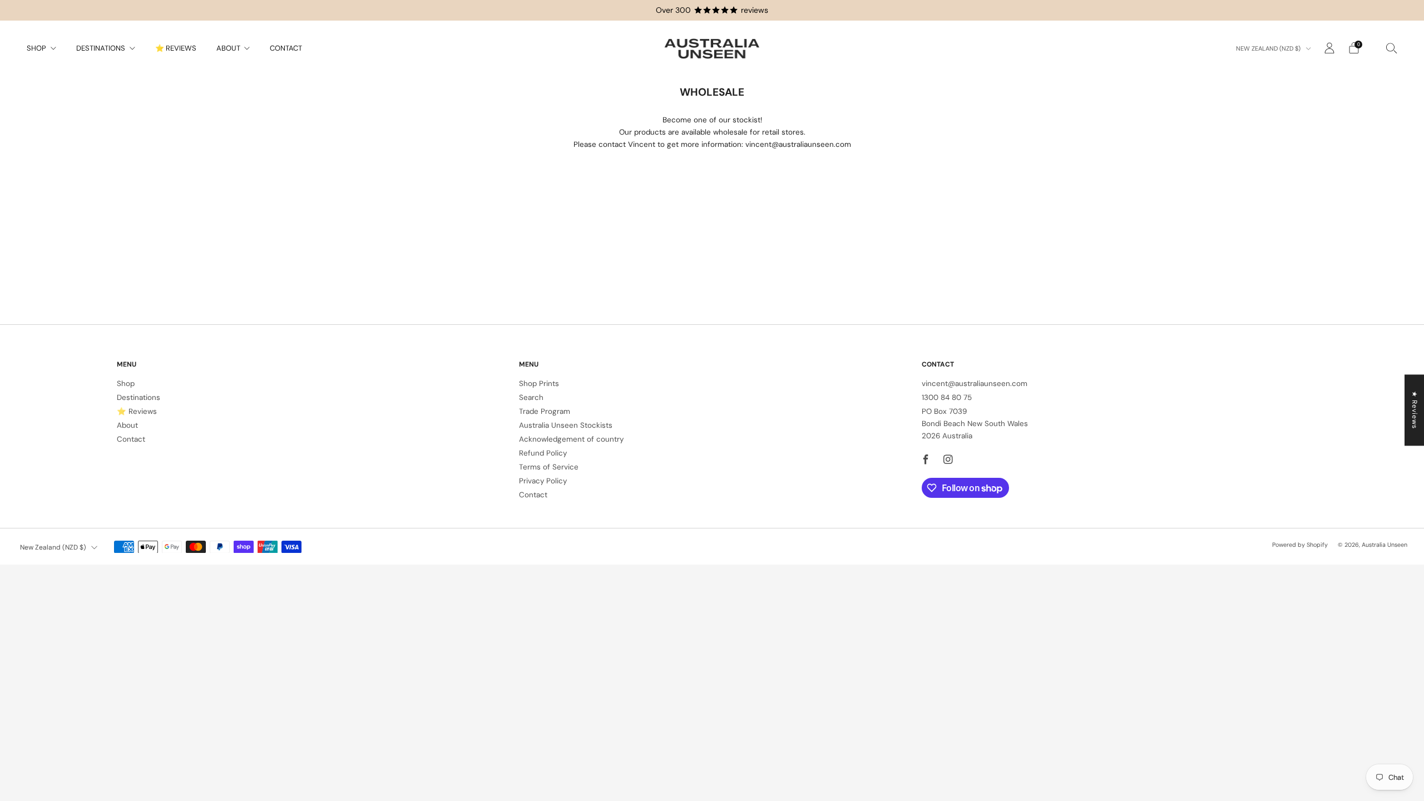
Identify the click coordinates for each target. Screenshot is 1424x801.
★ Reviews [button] (1414, 410)
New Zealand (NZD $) (1269, 48)
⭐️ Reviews (175, 48)
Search (531, 397)
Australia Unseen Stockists (565, 425)
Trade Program (544, 411)
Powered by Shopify (1300, 544)
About (228, 48)
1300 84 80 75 (947, 397)
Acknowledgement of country (571, 439)
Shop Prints (539, 383)
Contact (286, 48)
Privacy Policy (543, 481)
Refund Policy (543, 453)
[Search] (1391, 47)
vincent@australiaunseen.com (974, 383)
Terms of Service (548, 467)
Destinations (100, 48)
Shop (36, 48)
